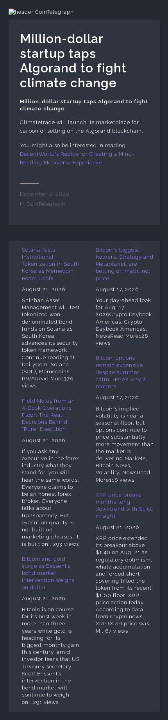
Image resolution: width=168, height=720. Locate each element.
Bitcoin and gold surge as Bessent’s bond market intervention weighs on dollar (48, 573)
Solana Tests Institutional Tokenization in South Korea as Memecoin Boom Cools (50, 264)
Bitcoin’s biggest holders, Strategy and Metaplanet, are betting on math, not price (125, 264)
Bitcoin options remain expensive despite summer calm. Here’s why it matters (121, 372)
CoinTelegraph (46, 204)
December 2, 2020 (45, 194)
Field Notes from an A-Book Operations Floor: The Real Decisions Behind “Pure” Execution (48, 415)
